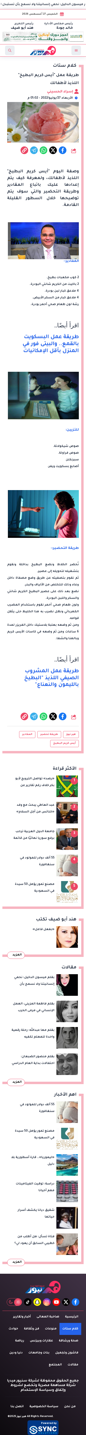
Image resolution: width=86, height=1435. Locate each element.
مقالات (73, 1365)
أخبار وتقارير (22, 1317)
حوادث (13, 1329)
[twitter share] (53, 150)
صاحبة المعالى (48, 1317)
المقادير (27, 734)
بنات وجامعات (38, 1353)
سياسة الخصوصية (43, 1406)
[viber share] (34, 150)
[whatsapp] (24, 150)
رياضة (19, 1341)
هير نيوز (71, 734)
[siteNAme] (43, 50)
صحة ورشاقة (68, 1341)
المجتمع (55, 1365)
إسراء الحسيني (60, 92)
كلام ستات (70, 1329)
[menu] (76, 50)
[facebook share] (62, 150)
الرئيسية (71, 1317)
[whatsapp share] (43, 150)
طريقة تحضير (49, 734)
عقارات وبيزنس (41, 1341)
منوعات (51, 1329)
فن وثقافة (31, 1329)
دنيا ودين (16, 1353)
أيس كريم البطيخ (64, 743)
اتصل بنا (17, 1406)
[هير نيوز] (43, 1287)
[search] (10, 50)
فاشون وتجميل (66, 1353)
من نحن (70, 1406)
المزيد (17, 955)
